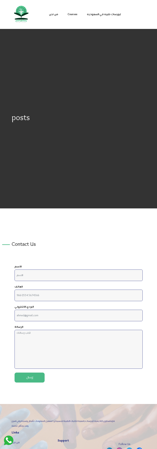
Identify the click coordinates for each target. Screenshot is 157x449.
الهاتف (19, 287)
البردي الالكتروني (24, 307)
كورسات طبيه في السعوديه (104, 14)
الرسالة (19, 327)
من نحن (53, 14)
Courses (72, 14)
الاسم (18, 267)
